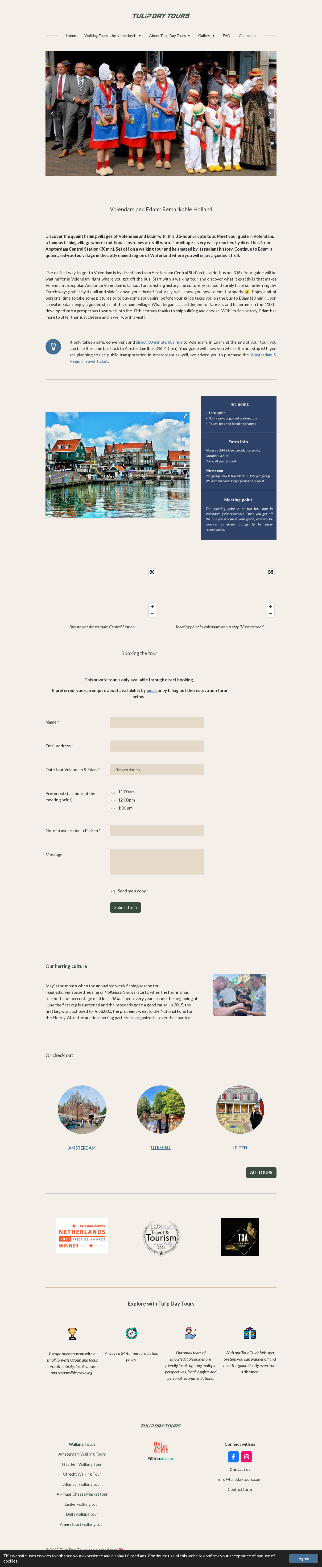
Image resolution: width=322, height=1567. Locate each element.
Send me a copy (132, 890)
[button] (185, 416)
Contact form (240, 1489)
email (152, 690)
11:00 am (126, 791)
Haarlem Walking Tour (82, 1464)
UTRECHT (161, 1147)
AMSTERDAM (82, 1148)
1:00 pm (125, 807)
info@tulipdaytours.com (239, 1479)
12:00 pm (126, 799)
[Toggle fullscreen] (152, 572)
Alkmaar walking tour (82, 1484)
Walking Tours (82, 1444)
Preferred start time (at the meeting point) (70, 796)
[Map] (101, 592)
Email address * (59, 745)
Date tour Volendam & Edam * (72, 769)
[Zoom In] (152, 606)
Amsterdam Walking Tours (82, 1454)
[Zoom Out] (152, 613)
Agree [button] (304, 1558)
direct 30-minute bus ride (159, 342)
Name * (52, 721)
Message (53, 854)
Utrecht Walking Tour (82, 1474)
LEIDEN (240, 1147)
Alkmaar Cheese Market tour (82, 1494)
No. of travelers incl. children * (72, 830)
